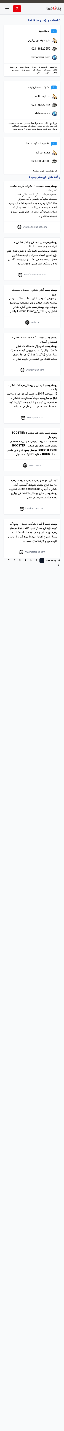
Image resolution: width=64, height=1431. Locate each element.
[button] (7, 8)
